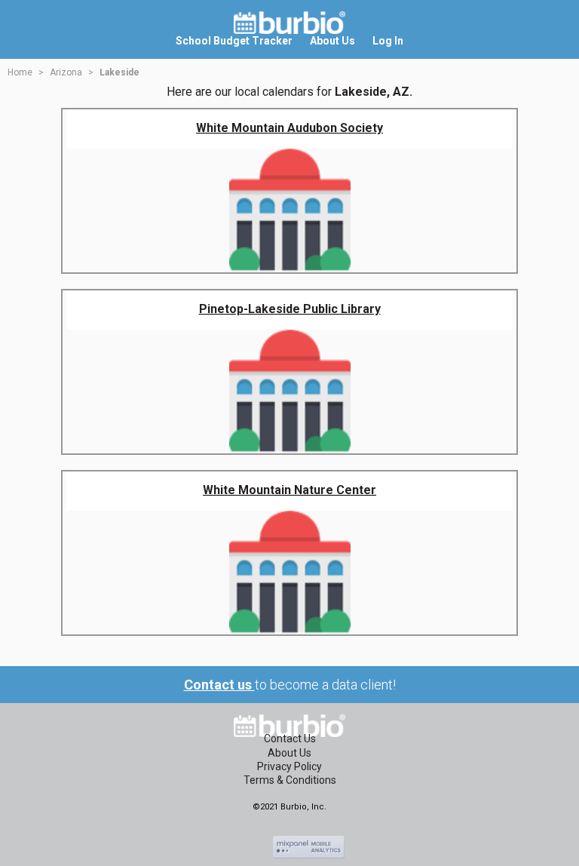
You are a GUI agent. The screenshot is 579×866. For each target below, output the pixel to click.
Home (20, 72)
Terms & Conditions (290, 780)
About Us (289, 753)
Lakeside (119, 72)
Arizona (66, 72)
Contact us (219, 684)
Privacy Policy (289, 766)
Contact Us (290, 738)
